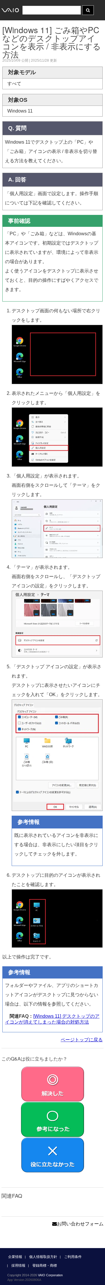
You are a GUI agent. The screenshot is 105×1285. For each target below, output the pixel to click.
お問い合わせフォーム (80, 1223)
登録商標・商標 (44, 1265)
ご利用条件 (73, 1257)
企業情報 (15, 1257)
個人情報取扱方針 (43, 1257)
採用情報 (18, 1265)
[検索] (88, 10)
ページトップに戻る (82, 1039)
